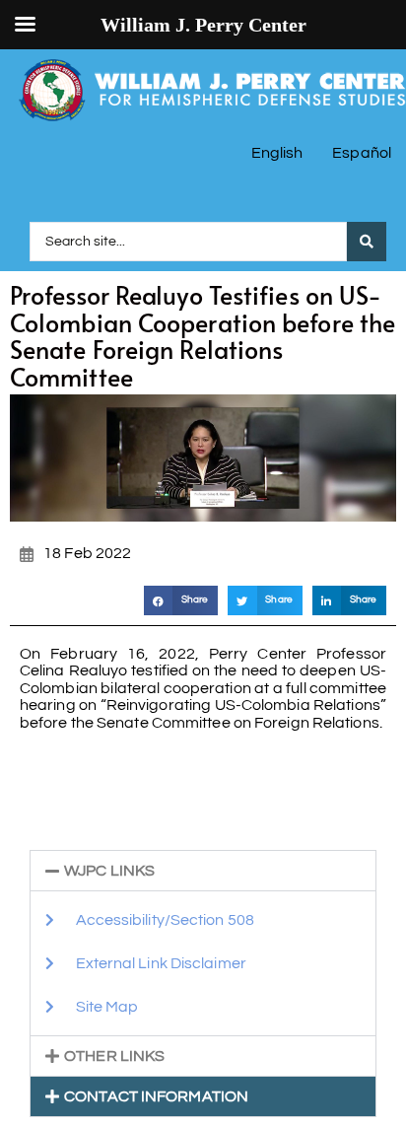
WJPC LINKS (109, 871)
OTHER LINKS (114, 1056)
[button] (181, 600)
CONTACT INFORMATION (156, 1096)
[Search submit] (366, 241)
